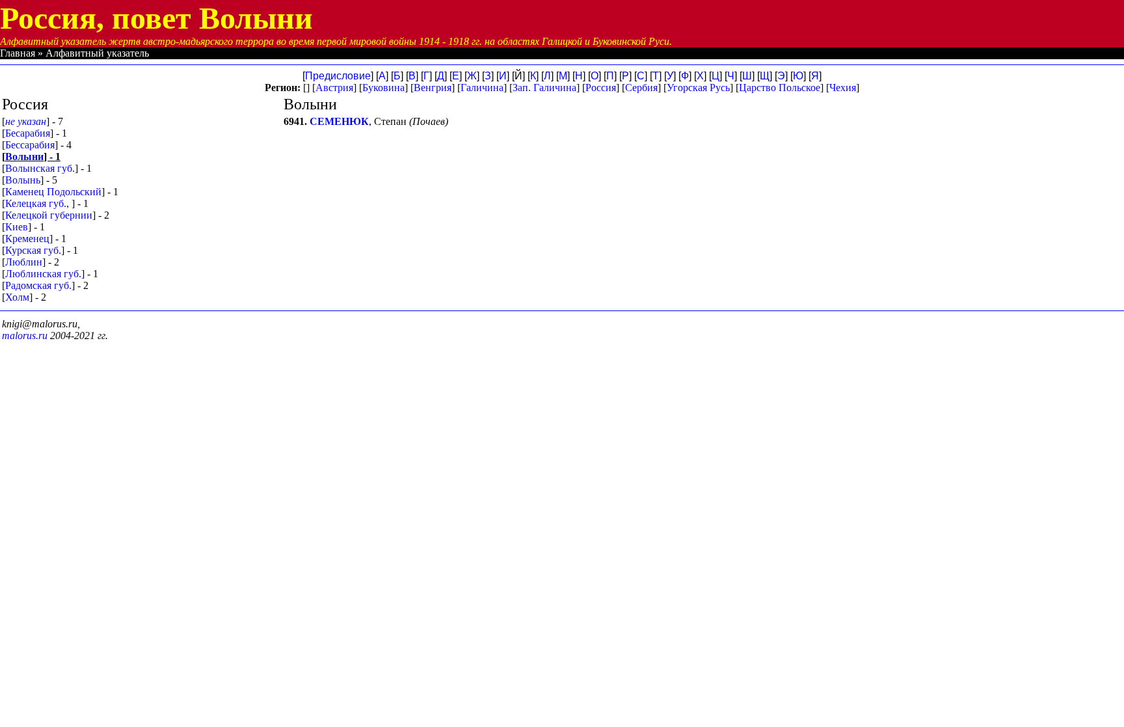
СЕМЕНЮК (339, 121)
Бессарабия (30, 144)
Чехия (842, 87)
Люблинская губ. (43, 273)
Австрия (334, 87)
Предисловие (338, 75)
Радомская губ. (38, 285)
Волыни (24, 156)
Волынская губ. (40, 168)
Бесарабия (27, 133)
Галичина (482, 87)
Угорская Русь (698, 87)
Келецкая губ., (38, 203)
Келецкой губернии (48, 215)
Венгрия (432, 87)
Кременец (27, 238)
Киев (16, 226)
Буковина (383, 87)
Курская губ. (33, 250)
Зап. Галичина (544, 87)
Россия (600, 87)
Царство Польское (779, 87)
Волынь (22, 179)
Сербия (641, 87)
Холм (17, 297)
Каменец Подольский (53, 191)
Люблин (23, 261)
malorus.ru (24, 335)
